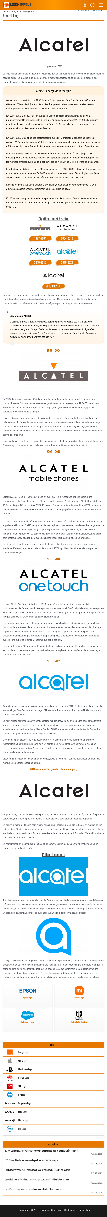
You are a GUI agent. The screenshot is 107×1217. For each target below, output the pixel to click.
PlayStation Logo (25, 1069)
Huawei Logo (23, 1077)
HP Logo (21, 1094)
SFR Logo (22, 1086)
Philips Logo (23, 1120)
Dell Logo (22, 1128)
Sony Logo (22, 1111)
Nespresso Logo (24, 1103)
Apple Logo (22, 1060)
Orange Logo (23, 1052)
